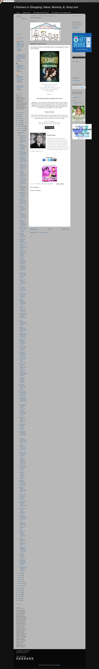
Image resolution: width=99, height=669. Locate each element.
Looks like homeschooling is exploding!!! (20, 79)
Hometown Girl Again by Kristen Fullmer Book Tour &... (23, 504)
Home (18, 12)
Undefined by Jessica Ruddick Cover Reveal (23, 240)
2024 (19, 114)
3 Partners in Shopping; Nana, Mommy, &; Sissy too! (46, 7)
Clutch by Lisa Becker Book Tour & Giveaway (22, 229)
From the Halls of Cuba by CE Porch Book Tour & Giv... (22, 182)
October (21, 130)
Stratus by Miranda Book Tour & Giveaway (22, 235)
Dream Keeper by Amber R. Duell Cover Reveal (22, 295)
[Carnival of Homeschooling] (78, 120)
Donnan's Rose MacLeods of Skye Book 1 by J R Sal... (22, 335)
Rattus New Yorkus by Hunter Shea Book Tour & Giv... (22, 160)
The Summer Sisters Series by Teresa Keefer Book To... (22, 534)
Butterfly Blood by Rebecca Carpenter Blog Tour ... (22, 188)
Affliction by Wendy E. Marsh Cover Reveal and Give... (22, 490)
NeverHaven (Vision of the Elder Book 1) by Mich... (23, 373)
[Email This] (57, 184)
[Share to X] (60, 184)
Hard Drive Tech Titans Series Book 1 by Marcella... (22, 387)
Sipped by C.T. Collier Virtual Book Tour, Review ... (23, 329)
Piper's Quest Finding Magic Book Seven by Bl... (22, 209)
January (21, 585)
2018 (19, 124)
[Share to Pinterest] (63, 184)
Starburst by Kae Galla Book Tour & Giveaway (22, 353)
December (22, 126)
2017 (19, 588)
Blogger (58, 665)
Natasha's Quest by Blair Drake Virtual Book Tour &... (22, 302)
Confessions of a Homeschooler (21, 55)
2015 (19, 592)
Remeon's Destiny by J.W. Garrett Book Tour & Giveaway (22, 261)
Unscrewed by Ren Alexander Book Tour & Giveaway (22, 309)
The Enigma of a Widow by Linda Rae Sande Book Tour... (22, 550)
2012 (19, 598)
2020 (19, 120)
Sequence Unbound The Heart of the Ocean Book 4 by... (22, 483)
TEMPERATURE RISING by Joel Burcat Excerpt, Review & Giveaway (20, 47)
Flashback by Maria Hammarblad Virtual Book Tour (22, 448)
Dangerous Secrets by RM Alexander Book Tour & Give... (22, 542)
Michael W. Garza (50, 86)
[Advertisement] (41, 246)
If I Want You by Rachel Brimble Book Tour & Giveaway (23, 247)
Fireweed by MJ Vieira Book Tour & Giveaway (23, 569)
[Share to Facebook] (61, 184)
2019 (19, 122)
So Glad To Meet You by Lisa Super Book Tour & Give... (22, 518)
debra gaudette (76, 80)
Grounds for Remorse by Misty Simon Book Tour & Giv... (22, 202)
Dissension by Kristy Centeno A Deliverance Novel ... (22, 420)
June (20, 575)
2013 (19, 596)
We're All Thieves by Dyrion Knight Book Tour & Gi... (23, 441)
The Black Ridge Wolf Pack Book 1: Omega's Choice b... (22, 147)
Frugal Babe (20, 86)
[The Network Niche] (82, 51)
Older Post (65, 229)
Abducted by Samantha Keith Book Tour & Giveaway (22, 195)
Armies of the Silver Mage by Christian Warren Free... (22, 275)
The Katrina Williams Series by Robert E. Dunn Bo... (22, 380)
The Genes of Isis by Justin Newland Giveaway (22, 348)
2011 (19, 600)
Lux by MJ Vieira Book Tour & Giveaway (22, 556)
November (22, 128)
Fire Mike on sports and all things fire (20, 66)
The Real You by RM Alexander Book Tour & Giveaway (22, 223)
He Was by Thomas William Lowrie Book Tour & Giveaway (22, 174)
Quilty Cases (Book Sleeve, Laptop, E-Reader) (21, 58)
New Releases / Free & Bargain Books (61, 12)
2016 (19, 590)
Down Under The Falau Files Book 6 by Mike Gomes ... (22, 468)
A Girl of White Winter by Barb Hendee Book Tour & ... (23, 400)
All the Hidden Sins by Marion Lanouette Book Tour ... (22, 511)
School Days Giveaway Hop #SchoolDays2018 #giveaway (22, 366)
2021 (19, 118)
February (21, 583)
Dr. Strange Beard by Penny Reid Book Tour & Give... (22, 289)
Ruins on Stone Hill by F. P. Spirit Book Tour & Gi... (22, 454)
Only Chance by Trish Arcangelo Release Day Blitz (23, 140)
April (20, 579)
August (21, 135)
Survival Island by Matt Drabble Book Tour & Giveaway (23, 167)
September (22, 132)
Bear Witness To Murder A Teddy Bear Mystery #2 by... (22, 268)
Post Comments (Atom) (42, 232)
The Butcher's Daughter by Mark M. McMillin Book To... (22, 254)
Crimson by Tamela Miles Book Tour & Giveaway (23, 153)
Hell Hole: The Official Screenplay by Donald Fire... (22, 282)
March (21, 581)
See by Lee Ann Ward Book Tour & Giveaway (23, 406)
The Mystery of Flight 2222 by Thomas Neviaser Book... (22, 563)
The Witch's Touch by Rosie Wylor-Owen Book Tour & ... (22, 413)
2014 (19, 594)
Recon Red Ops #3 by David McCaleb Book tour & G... (23, 316)
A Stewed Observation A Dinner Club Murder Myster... (22, 342)
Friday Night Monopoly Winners (41, 12)
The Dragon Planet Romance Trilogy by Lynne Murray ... (22, 475)
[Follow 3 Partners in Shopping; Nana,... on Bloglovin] (79, 88)
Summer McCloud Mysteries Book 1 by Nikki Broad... (23, 461)
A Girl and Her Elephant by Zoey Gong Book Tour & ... (22, 434)
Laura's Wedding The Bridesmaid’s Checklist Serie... (23, 323)
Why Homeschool (20, 76)
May (20, 577)
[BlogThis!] (58, 184)
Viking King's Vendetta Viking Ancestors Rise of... (22, 427)
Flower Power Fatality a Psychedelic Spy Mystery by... (22, 216)
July (20, 573)
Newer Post (34, 229)
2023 (19, 116)
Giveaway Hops (26, 12)
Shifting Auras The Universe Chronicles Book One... (23, 393)
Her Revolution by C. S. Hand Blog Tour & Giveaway (22, 497)
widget (25, 18)
